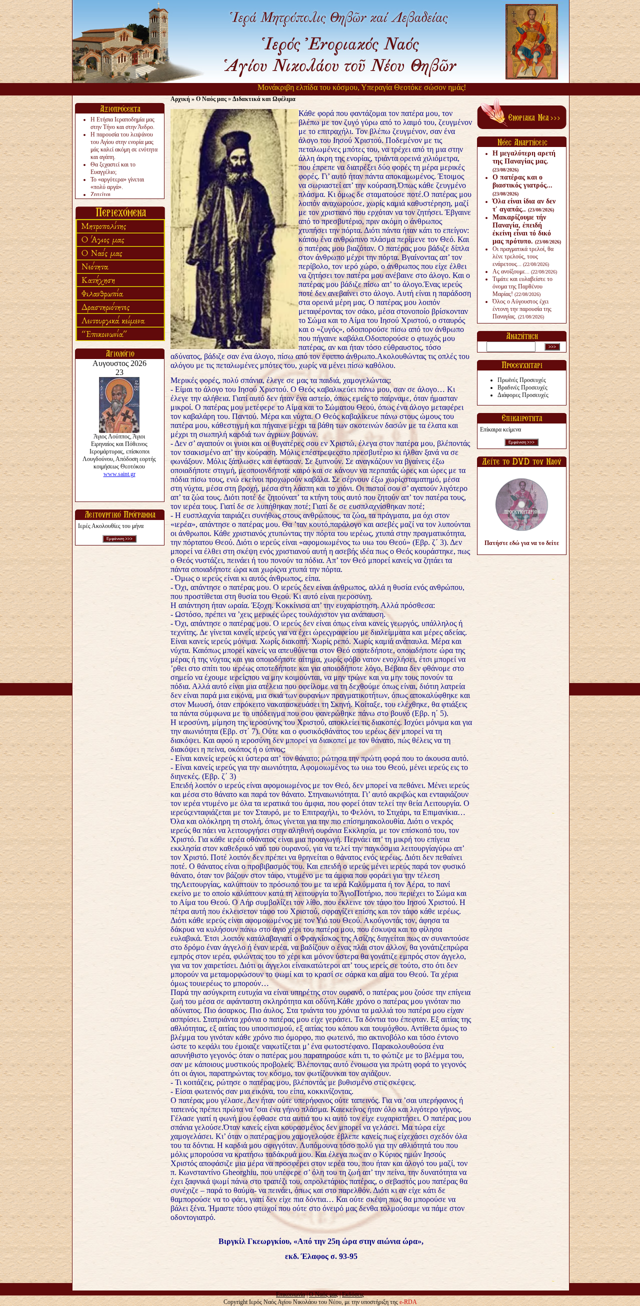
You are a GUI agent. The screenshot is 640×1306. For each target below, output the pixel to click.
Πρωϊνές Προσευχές (522, 380)
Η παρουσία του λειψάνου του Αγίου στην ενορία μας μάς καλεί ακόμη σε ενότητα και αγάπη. (124, 145)
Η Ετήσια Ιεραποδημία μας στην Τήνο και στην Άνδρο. (122, 123)
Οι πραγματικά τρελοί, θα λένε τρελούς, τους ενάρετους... (523, 257)
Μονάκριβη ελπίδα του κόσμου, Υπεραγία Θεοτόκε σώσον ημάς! (332, 87)
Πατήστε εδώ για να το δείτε (521, 543)
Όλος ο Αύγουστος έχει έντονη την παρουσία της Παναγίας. (522, 309)
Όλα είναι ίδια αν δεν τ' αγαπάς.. (524, 205)
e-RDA (408, 1302)
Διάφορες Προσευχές (523, 395)
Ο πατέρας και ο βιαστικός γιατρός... (522, 185)
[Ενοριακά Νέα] (521, 127)
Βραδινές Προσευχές (523, 387)
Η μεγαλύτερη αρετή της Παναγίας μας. (524, 161)
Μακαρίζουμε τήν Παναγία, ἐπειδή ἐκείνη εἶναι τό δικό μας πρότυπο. (526, 229)
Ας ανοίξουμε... (524, 271)
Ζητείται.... (103, 194)
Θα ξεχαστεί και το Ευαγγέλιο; (113, 168)
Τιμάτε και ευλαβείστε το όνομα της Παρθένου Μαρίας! (522, 287)
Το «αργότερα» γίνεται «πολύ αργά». (117, 183)
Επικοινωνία (290, 1294)
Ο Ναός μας (323, 1294)
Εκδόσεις (353, 1294)
